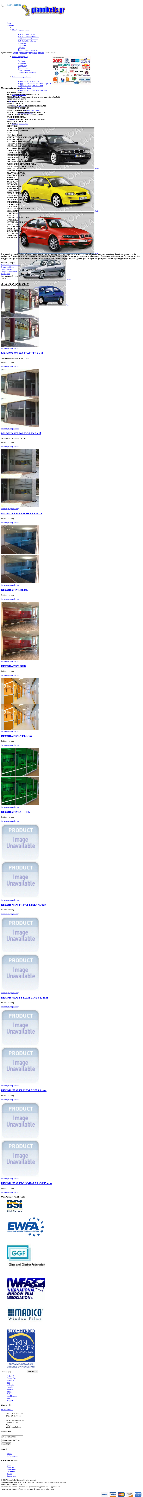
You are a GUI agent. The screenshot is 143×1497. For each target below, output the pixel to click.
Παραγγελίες (5, 274)
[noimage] (20, 898)
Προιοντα (23, 53)
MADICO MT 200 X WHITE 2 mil (22, 353)
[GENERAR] (20, 426)
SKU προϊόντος (7, 269)
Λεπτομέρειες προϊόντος (10, 348)
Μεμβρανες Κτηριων (36, 53)
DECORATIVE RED (13, 666)
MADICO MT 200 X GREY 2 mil (21, 433)
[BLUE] (20, 583)
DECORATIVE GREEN (15, 811)
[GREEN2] (20, 805)
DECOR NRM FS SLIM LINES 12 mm (24, 997)
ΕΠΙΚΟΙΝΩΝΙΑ (7, 1410)
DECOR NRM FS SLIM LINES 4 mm (24, 1090)
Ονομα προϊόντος (7, 267)
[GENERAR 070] (20, 506)
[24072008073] (20, 346)
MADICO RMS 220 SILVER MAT (21, 513)
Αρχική (15, 53)
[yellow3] (20, 729)
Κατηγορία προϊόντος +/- (10, 265)
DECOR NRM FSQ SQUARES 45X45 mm (26, 1183)
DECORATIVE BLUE (14, 589)
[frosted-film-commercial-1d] (20, 659)
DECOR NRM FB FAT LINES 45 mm (23, 904)
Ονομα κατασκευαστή (9, 271)
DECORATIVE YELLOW (17, 736)
